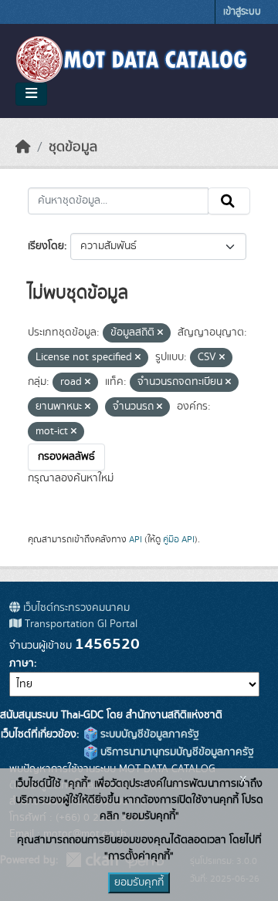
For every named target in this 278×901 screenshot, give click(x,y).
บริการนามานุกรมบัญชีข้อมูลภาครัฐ (175, 752)
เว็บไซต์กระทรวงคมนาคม (75, 608)
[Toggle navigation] (31, 94)
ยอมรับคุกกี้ (139, 882)
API (135, 539)
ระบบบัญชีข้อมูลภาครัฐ (148, 734)
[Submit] (229, 201)
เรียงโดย (46, 246)
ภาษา (21, 663)
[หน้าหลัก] (23, 147)
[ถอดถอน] (160, 333)
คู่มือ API (179, 539)
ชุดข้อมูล (73, 147)
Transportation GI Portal (79, 624)
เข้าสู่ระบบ (242, 12)
